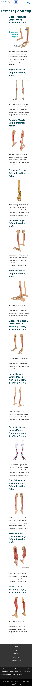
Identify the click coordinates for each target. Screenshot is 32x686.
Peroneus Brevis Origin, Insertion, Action (17, 273)
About (16, 650)
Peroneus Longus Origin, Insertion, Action (17, 223)
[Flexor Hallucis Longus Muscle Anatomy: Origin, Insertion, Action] (19, 397)
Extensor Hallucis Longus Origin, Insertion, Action (17, 19)
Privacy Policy (16, 657)
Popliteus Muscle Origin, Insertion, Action (17, 72)
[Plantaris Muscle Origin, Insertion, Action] (19, 140)
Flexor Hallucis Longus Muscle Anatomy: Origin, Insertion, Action (17, 378)
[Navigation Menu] (16, 2)
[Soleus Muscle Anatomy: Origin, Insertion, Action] (19, 607)
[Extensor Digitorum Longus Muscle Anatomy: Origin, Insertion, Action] (19, 344)
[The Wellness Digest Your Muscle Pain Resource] (6, 2)
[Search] (28, 2)
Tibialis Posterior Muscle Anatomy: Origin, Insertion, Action (17, 485)
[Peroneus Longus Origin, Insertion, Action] (19, 241)
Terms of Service (16, 661)
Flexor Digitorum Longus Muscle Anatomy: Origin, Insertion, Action (17, 431)
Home (16, 647)
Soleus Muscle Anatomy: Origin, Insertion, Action (17, 589)
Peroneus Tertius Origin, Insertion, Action (17, 173)
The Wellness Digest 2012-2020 (15, 681)
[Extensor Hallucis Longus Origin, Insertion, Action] (19, 37)
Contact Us (16, 654)
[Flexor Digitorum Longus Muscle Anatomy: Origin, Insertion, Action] (19, 451)
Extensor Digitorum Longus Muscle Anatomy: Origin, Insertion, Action (18, 325)
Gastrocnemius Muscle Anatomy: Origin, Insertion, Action (17, 538)
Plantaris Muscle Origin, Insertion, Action (17, 123)
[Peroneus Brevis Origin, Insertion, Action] (19, 291)
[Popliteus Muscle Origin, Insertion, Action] (19, 90)
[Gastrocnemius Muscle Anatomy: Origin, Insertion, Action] (19, 557)
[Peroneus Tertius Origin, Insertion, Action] (19, 191)
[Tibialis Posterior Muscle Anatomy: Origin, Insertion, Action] (19, 504)
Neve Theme (16, 684)
